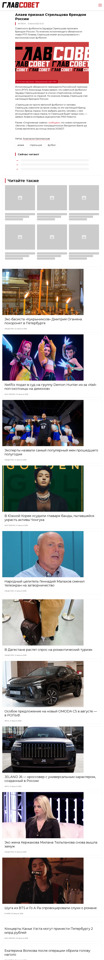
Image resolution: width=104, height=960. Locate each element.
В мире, (7, 913)
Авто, (7, 721)
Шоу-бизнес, (10, 394)
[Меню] (99, 5)
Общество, (9, 329)
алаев (20, 145)
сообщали (54, 122)
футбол (52, 145)
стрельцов (36, 145)
